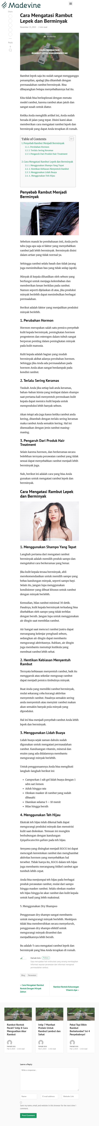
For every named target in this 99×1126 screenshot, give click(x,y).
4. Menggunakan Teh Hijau (42, 176)
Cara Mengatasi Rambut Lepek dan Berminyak (48, 161)
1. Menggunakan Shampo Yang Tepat (46, 165)
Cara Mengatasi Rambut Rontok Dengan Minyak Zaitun (32, 988)
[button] (70, 3)
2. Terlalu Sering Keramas (40, 150)
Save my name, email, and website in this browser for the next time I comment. (48, 1107)
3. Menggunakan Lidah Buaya (43, 172)
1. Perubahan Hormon (38, 147)
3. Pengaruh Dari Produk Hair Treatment (47, 154)
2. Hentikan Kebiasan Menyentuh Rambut (49, 169)
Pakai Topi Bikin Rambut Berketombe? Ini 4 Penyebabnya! (80, 1029)
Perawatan (32, 975)
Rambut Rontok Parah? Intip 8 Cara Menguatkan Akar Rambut (17, 1029)
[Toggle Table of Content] (70, 139)
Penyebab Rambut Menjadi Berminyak (43, 143)
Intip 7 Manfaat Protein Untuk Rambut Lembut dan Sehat (49, 1029)
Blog (23, 975)
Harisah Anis (39, 958)
